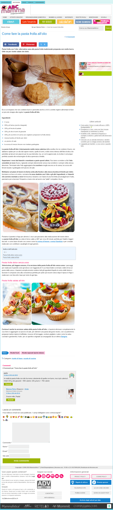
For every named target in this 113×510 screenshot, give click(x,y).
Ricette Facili (14, 353)
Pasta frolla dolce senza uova (12, 255)
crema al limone (43, 241)
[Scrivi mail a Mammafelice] (57, 477)
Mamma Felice (11, 389)
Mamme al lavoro (55, 17)
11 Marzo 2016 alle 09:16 (13, 393)
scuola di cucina (29, 358)
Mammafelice (5, 2)
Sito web (6, 456)
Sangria (64, 336)
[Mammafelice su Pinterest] (43, 477)
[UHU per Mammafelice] (101, 21)
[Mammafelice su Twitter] (48, 477)
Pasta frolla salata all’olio (11, 257)
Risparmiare (40, 2)
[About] (10, 21)
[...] (88, 68)
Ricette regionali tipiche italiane (33, 353)
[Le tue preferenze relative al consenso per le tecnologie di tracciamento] (109, 506)
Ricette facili (81, 17)
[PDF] (47, 21)
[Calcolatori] (65, 21)
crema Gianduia (56, 241)
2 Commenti (70, 37)
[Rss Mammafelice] (61, 477)
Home (5, 17)
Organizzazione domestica (36, 17)
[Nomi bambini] (83, 21)
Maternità (69, 17)
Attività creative (16, 17)
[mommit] (44, 490)
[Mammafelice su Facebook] (39, 477)
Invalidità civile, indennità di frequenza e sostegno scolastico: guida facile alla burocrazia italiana (96, 135)
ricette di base (17, 358)
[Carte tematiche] (28, 21)
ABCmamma (16, 2)
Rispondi (8, 384)
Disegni (30, 2)
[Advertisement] (71, 10)
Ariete (27, 389)
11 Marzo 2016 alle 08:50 (11, 375)
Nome (5, 447)
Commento (7, 443)
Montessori (93, 17)
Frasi (24, 2)
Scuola (104, 17)
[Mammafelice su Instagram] (52, 477)
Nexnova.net (94, 467)
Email (5, 451)
